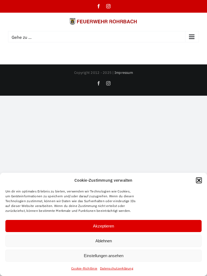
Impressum (124, 72)
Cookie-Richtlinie (84, 268)
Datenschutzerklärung (116, 268)
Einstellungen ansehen (103, 255)
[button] (199, 180)
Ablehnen (103, 241)
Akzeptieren (103, 226)
